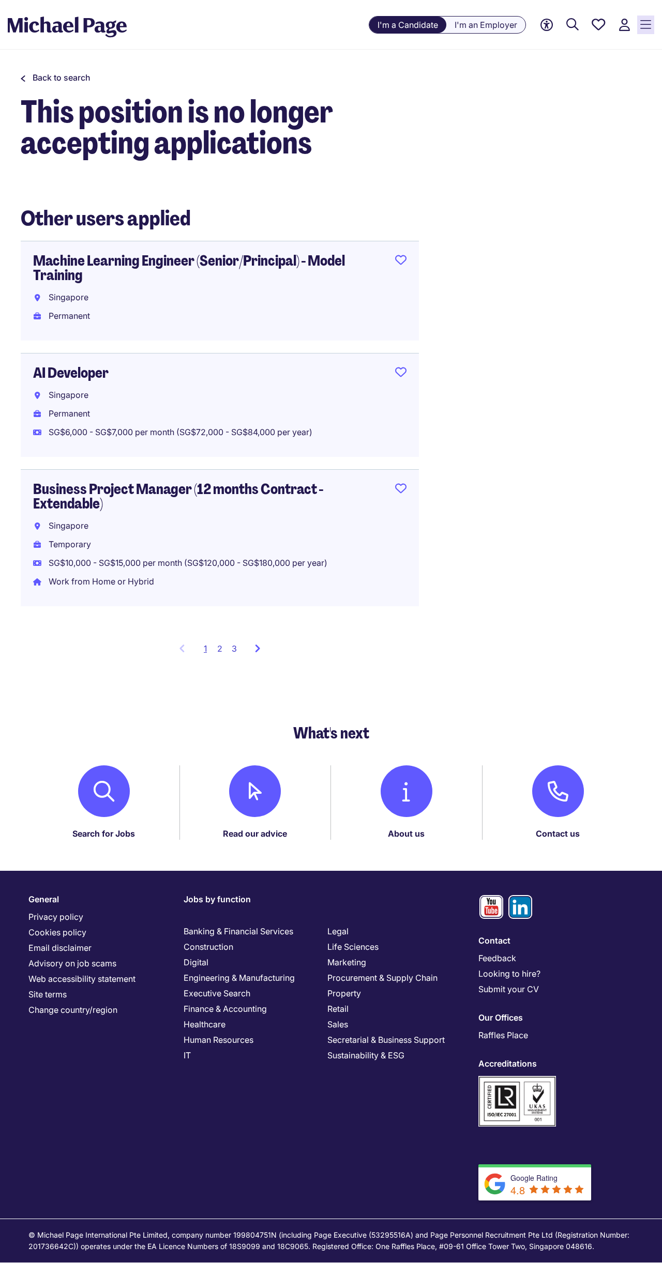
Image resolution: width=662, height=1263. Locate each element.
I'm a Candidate (408, 25)
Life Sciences (353, 947)
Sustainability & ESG (365, 1055)
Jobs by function (217, 899)
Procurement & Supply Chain (382, 978)
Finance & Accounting (225, 1009)
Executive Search (217, 993)
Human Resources (218, 1040)
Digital (196, 962)
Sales (337, 1024)
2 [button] (219, 648)
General (43, 899)
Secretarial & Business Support (386, 1040)
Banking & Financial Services (238, 931)
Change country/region (72, 1010)
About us (406, 833)
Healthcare (204, 1024)
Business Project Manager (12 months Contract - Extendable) (178, 496)
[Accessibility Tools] (547, 25)
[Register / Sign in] (624, 25)
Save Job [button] (401, 262)
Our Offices (500, 1017)
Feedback (497, 958)
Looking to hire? (509, 973)
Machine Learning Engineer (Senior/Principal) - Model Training (189, 268)
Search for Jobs (103, 833)
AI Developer (71, 372)
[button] (56, 77)
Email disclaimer (60, 948)
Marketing (346, 962)
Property (344, 993)
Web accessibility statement (82, 979)
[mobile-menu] (645, 25)
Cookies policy (57, 932)
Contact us (558, 833)
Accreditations (507, 1063)
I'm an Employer (486, 25)
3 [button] (234, 648)
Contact (494, 940)
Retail (338, 1009)
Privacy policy (55, 917)
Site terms (47, 994)
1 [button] (208, 651)
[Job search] (572, 25)
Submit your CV (508, 989)
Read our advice (255, 833)
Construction (208, 947)
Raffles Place (503, 1035)
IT (187, 1055)
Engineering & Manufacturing (239, 978)
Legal (338, 931)
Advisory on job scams (72, 963)
